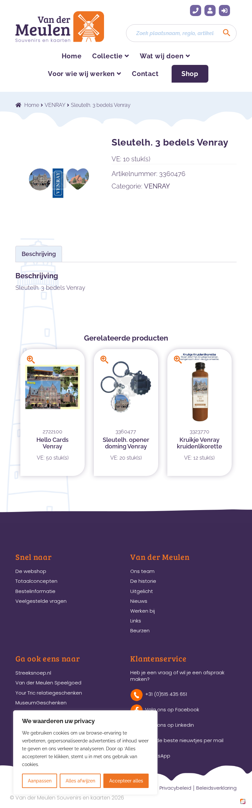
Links (135, 620)
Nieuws (138, 601)
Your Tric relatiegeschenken (48, 692)
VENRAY (55, 105)
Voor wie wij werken (81, 74)
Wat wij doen (162, 56)
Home (72, 56)
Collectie (107, 56)
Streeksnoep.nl (33, 672)
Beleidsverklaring (216, 787)
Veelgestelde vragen (41, 601)
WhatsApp (157, 755)
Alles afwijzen (80, 780)
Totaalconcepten (36, 581)
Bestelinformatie (35, 591)
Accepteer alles (126, 780)
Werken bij (142, 610)
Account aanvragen (210, 10)
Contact (145, 74)
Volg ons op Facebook (172, 709)
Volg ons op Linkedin (169, 724)
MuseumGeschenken (41, 702)
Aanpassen (40, 780)
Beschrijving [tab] (39, 253)
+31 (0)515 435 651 (195, 10)
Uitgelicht (141, 591)
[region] (85, 752)
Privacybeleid (175, 787)
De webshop (30, 571)
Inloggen (224, 10)
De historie (143, 581)
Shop (190, 74)
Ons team (142, 571)
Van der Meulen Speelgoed (48, 682)
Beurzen (140, 630)
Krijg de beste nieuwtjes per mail (184, 740)
